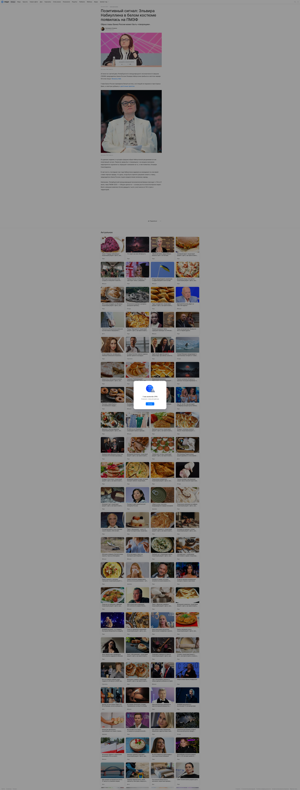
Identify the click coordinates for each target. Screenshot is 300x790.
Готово (150, 404)
